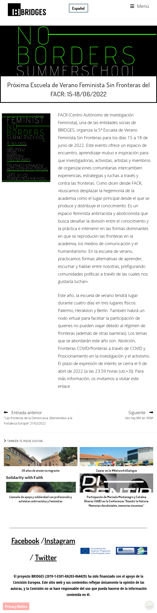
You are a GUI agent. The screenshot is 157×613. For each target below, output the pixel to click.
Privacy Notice (16, 606)
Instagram (59, 540)
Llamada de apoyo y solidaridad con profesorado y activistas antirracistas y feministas (40, 499)
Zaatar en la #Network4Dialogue (116, 470)
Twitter (46, 557)
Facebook (25, 540)
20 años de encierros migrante (41, 470)
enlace (64, 386)
